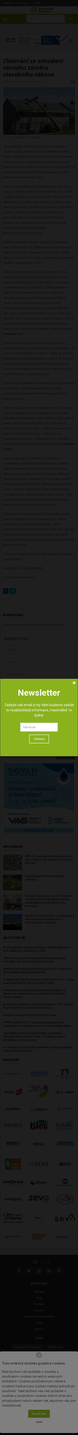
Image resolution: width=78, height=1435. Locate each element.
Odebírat (39, 739)
